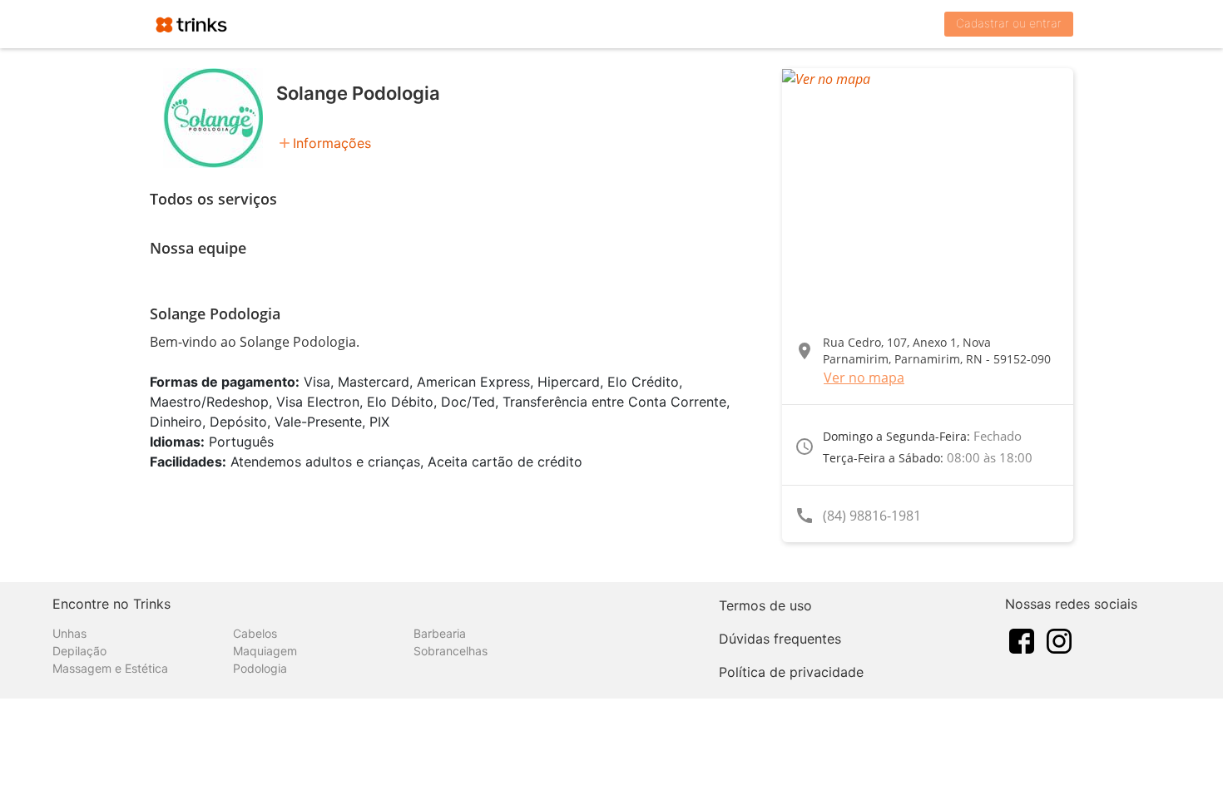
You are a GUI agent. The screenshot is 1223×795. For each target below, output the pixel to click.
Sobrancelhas (450, 651)
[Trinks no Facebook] (1021, 639)
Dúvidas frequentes (780, 638)
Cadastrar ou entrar (1009, 23)
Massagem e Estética (110, 668)
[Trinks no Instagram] (1059, 639)
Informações (332, 143)
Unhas (69, 633)
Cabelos (255, 633)
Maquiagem (265, 651)
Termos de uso (765, 605)
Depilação (79, 651)
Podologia (260, 668)
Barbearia (439, 633)
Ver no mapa (864, 377)
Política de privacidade (791, 672)
